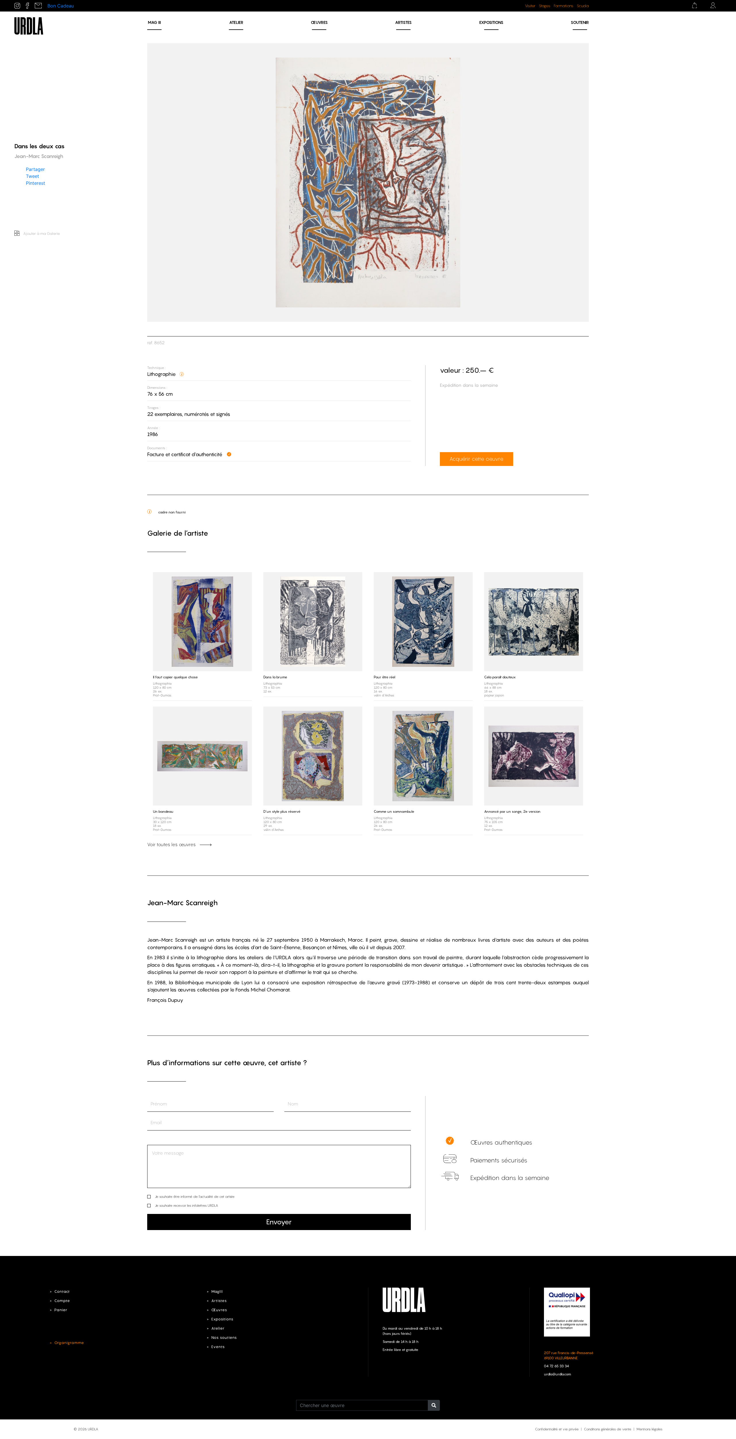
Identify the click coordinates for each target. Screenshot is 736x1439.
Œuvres (319, 22)
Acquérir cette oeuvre (476, 459)
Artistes (403, 22)
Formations (563, 5)
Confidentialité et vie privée (557, 1429)
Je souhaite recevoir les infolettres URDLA (186, 1205)
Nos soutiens (224, 1337)
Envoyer (279, 1222)
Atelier (236, 22)
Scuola (583, 5)
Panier (60, 1310)
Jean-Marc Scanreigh (182, 903)
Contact (62, 1291)
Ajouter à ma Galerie (41, 233)
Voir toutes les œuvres (172, 844)
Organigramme (69, 1343)
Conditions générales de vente (607, 1429)
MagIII (217, 1291)
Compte (62, 1301)
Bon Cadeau (60, 6)
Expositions (491, 22)
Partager (35, 169)
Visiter (530, 5)
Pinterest (35, 183)
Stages (544, 5)
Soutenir (580, 22)
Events (218, 1347)
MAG (154, 22)
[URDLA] (28, 25)
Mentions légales (649, 1429)
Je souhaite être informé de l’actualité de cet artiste (195, 1196)
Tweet (32, 176)
